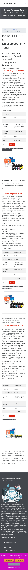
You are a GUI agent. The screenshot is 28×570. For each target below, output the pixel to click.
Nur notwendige (19, 560)
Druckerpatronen (9, 3)
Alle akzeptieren (8, 560)
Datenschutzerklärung (9, 550)
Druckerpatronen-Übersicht (10, 29)
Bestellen (12, 144)
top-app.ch (18, 567)
